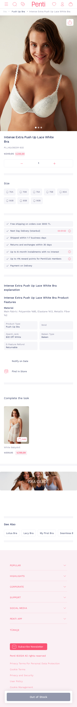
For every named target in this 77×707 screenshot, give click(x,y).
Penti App (16, 618)
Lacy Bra (28, 533)
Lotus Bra (11, 533)
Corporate (17, 586)
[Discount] (23, 4)
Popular (15, 565)
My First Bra (47, 533)
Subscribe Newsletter (30, 646)
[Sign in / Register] (62, 4)
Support (15, 597)
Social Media (18, 608)
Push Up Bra (18, 11)
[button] (36, 127)
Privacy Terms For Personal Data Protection (35, 663)
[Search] (14, 4)
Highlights (17, 576)
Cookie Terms (17, 669)
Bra (5, 11)
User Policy (16, 681)
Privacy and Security (21, 675)
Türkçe (14, 630)
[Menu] (6, 4)
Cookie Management (21, 687)
